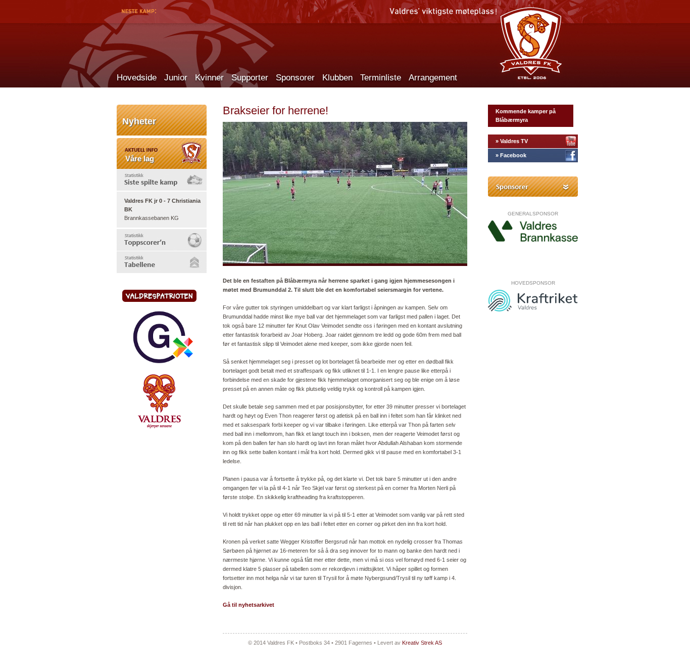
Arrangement (433, 77)
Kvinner (209, 77)
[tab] (162, 180)
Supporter (249, 77)
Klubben (337, 77)
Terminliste (380, 77)
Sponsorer (295, 77)
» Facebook (511, 155)
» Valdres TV (512, 141)
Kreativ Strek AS (422, 643)
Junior (175, 77)
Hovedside (137, 77)
